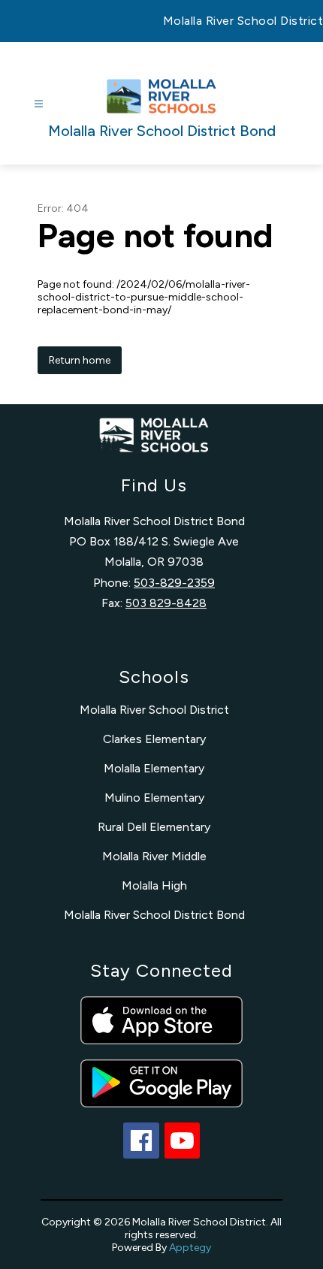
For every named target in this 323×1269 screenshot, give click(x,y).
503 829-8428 (166, 603)
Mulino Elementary (154, 797)
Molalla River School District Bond (154, 915)
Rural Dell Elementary (154, 827)
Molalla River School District (154, 709)
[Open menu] (38, 104)
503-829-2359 (174, 583)
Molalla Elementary (154, 768)
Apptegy (190, 1247)
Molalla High (154, 885)
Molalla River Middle (154, 856)
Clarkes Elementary (154, 739)
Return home (79, 360)
